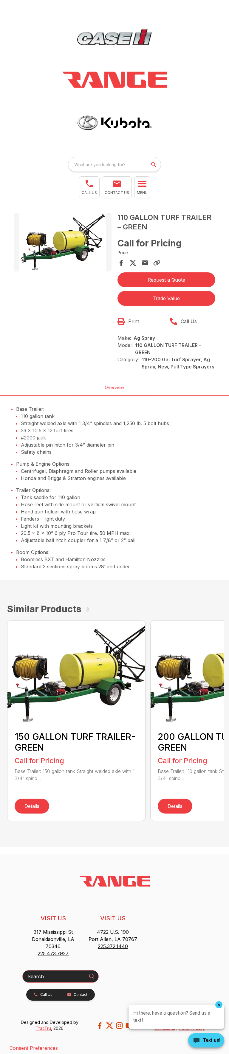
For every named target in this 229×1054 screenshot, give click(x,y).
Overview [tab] (114, 387)
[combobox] (114, 164)
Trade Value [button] (166, 298)
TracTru (43, 1028)
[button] (89, 187)
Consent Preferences (34, 1048)
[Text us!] (206, 1041)
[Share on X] (133, 262)
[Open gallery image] (63, 242)
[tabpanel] (63, 243)
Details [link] (31, 806)
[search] (154, 164)
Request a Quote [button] (166, 280)
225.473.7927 (53, 953)
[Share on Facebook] (121, 262)
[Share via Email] (144, 262)
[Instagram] (119, 1025)
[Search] (91, 976)
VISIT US (53, 918)
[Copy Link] (156, 262)
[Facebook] (99, 1025)
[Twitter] (109, 1025)
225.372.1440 (113, 946)
